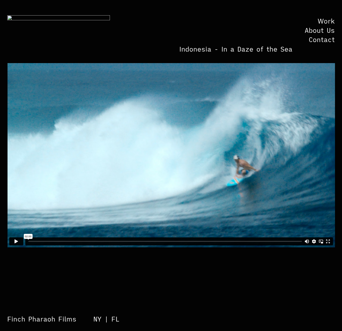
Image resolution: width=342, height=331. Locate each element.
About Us (320, 30)
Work (326, 21)
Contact (322, 39)
